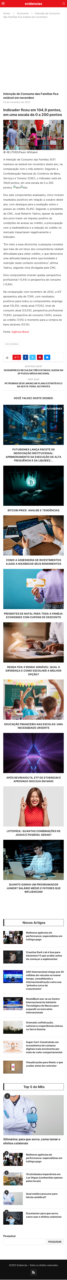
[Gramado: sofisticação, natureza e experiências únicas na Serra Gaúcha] (13, 1027)
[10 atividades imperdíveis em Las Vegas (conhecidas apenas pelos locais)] (13, 1178)
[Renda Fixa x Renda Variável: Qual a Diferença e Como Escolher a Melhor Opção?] (33, 642)
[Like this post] (18, 357)
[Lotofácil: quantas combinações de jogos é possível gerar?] (33, 806)
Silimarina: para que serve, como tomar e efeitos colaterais (31, 1141)
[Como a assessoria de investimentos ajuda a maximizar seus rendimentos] (33, 535)
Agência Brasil (20, 331)
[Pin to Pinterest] (40, 357)
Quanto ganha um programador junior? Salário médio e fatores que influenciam (34, 888)
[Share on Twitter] (32, 357)
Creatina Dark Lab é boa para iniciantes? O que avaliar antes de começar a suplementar (44, 956)
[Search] (63, 3)
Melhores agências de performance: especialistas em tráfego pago (44, 936)
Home (6, 13)
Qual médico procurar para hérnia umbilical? (42, 1195)
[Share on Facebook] (25, 357)
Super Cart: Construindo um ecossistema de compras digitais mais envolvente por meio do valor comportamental (44, 1047)
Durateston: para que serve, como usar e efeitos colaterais (43, 1215)
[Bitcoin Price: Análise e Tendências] (33, 486)
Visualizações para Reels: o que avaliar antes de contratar (44, 1064)
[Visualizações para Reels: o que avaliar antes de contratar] (13, 1067)
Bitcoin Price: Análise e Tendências (33, 510)
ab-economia (11, 344)
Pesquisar (9, 1236)
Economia (22, 13)
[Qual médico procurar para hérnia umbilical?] (13, 1198)
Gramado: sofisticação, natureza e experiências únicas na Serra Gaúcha (44, 1026)
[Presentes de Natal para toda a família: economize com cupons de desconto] (33, 589)
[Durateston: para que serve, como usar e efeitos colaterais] (13, 1218)
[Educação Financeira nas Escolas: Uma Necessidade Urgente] (33, 700)
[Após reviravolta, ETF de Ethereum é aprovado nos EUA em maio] (33, 753)
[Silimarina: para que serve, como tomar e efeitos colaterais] (33, 1115)
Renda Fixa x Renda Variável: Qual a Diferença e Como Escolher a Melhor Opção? (33, 670)
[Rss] (33, 1272)
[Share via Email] (47, 357)
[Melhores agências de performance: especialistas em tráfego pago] (13, 937)
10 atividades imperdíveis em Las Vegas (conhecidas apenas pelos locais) (44, 1178)
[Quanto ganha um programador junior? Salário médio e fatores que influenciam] (33, 860)
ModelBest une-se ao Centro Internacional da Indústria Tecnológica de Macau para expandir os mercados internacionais (43, 1005)
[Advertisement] (33, 55)
